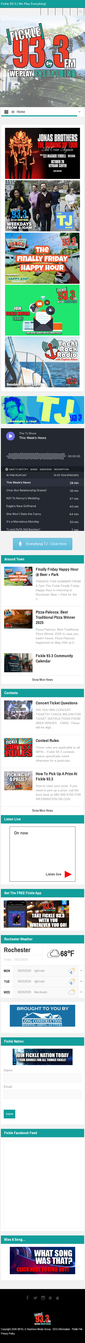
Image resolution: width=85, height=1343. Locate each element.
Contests (11, 693)
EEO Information (61, 1329)
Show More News (42, 680)
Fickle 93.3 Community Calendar (54, 658)
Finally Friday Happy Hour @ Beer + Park (57, 572)
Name (8, 1070)
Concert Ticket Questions (57, 702)
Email (8, 1086)
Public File (77, 1329)
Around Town (14, 559)
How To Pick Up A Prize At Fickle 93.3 (56, 776)
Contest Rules (47, 740)
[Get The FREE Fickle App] (36, 913)
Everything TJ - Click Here (46, 544)
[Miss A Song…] (42, 1260)
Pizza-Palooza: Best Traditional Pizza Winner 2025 (55, 617)
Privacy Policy (8, 1333)
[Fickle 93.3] (42, 50)
